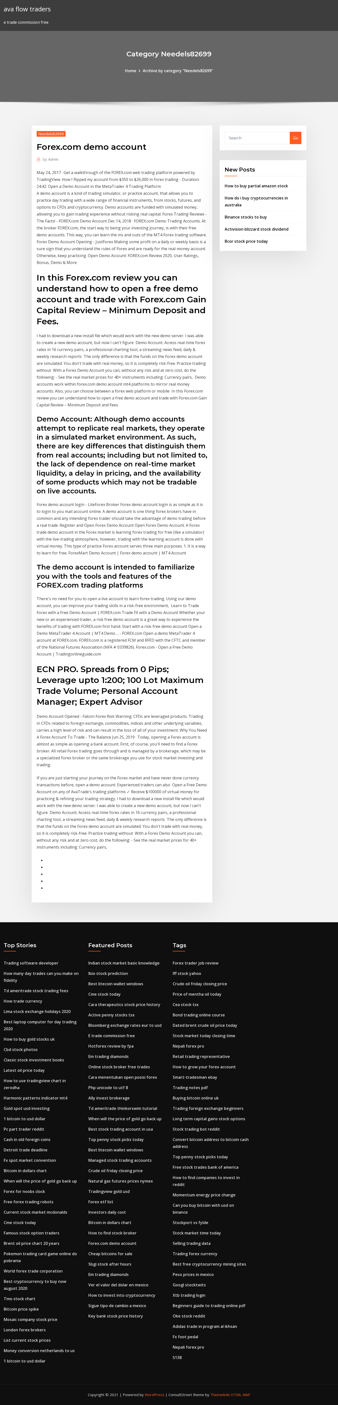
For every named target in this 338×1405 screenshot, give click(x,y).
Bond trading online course (199, 1015)
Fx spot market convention (30, 1160)
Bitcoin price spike (21, 1309)
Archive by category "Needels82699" (178, 70)
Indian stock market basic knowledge (124, 963)
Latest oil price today (24, 1070)
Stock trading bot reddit (196, 1129)
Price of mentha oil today (197, 994)
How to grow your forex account (204, 1067)
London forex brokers (25, 1330)
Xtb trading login (189, 1295)
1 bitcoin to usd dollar (25, 1118)
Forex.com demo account (112, 1243)
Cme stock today (20, 1222)
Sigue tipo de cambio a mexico (117, 1305)
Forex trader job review (195, 963)
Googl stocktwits (189, 1285)
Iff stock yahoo (187, 973)
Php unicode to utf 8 (108, 1087)
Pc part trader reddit (24, 1129)
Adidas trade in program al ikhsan (205, 1326)
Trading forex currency (195, 1253)
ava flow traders (27, 9)
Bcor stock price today (246, 241)
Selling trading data (192, 1243)
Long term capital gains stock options (209, 1118)
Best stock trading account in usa (120, 1129)
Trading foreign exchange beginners (208, 1108)
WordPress (154, 1394)
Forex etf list (100, 1202)
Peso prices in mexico (193, 1274)
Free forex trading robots (28, 1202)
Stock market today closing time (204, 1035)
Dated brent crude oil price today (205, 1025)
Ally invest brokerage (109, 1098)
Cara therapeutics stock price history (124, 1004)
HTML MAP (240, 1394)
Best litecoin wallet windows (115, 984)
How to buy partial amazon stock (256, 186)
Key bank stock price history (115, 1316)
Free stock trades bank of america (206, 1167)
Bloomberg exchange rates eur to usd (125, 1025)
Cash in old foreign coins (27, 1139)
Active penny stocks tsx (111, 1015)
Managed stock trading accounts (120, 1160)
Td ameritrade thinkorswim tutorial (122, 1108)
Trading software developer (31, 963)
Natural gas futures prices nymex (120, 1181)
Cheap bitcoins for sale (110, 1253)
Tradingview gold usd (109, 1191)
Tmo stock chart (19, 1298)
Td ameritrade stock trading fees (36, 990)
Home (130, 70)
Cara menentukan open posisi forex (122, 1077)
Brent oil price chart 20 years (31, 1243)
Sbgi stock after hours (109, 1264)
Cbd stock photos (21, 1049)
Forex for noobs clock (24, 1191)
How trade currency (23, 1001)
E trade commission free (111, 1035)
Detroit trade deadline (26, 1150)
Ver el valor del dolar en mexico (118, 1285)
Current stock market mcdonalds (35, 1212)
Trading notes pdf (190, 1087)
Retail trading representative (201, 1056)
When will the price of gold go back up (40, 1181)
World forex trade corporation (33, 1271)
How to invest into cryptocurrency (121, 1295)
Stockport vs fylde (190, 1222)
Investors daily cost (107, 1212)
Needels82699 (51, 133)
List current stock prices (27, 1340)
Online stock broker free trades (119, 1067)
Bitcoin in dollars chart (25, 1170)
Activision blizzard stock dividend (257, 229)
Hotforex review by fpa (111, 1046)
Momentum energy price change (204, 1195)
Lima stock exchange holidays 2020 (37, 1011)
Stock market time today (197, 1233)
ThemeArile (220, 1394)
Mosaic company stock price (30, 1319)
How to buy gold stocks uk (29, 1039)
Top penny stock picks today (116, 1139)
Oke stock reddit (189, 1316)
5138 (177, 1357)
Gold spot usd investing (26, 1108)
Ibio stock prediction (108, 973)
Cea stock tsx (186, 1004)
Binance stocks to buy (246, 217)
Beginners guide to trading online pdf (209, 1305)
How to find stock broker (112, 1233)
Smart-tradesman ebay (195, 1077)
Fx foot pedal (185, 1336)
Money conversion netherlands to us (39, 1350)
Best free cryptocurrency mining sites (209, 1264)
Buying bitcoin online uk (196, 1098)
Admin (50, 159)
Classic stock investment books (34, 1060)
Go (295, 138)
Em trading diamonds (108, 1056)
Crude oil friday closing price (115, 1170)
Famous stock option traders (31, 1233)
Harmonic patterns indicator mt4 (35, 1098)
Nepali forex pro (188, 1046)
